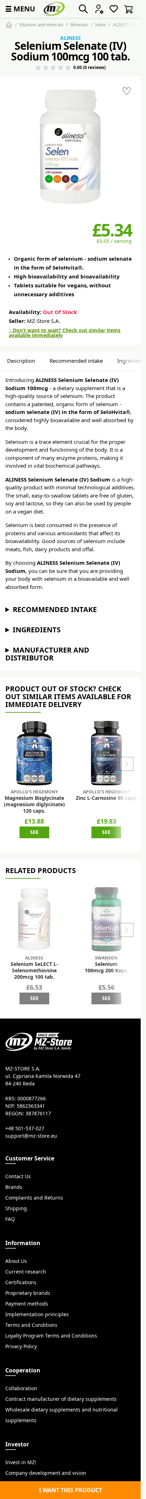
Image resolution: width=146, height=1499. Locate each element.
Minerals (79, 24)
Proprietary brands (27, 1293)
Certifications (20, 1282)
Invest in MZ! (20, 1462)
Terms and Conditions (31, 1325)
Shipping (16, 1208)
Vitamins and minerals (41, 24)
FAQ (10, 1219)
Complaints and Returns (34, 1197)
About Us (16, 1261)
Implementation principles (37, 1314)
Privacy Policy (21, 1346)
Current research (25, 1271)
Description (21, 360)
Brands (13, 1187)
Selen (100, 24)
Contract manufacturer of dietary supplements (61, 1399)
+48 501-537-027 (24, 1128)
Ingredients (37, 629)
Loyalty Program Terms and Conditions (51, 1335)
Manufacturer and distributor (47, 653)
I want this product (70, 1490)
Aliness (70, 38)
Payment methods (26, 1303)
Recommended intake (76, 360)
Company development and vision (45, 1473)
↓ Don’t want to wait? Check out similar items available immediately (64, 333)
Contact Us (18, 1176)
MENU (19, 8)
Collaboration (21, 1388)
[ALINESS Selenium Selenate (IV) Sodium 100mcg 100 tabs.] (70, 147)
